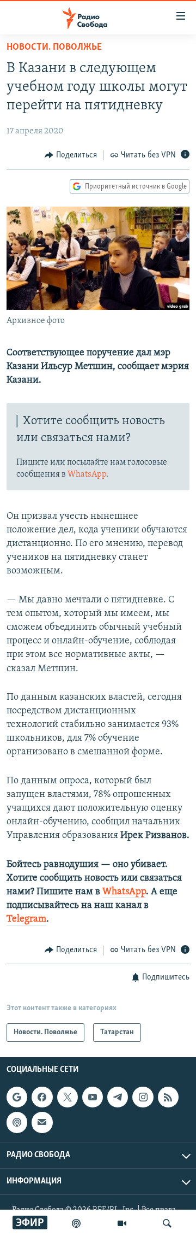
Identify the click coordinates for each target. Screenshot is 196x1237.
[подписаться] (42, 1122)
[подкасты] (76, 1223)
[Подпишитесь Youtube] (92, 1097)
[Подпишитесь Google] (17, 1097)
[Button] (71, 155)
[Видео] (122, 1223)
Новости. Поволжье (54, 47)
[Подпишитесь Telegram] (117, 1097)
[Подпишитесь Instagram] (142, 1097)
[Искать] (167, 1223)
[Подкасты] (17, 1122)
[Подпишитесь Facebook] (42, 1097)
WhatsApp (87, 474)
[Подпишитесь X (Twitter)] (67, 1097)
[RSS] (168, 1097)
